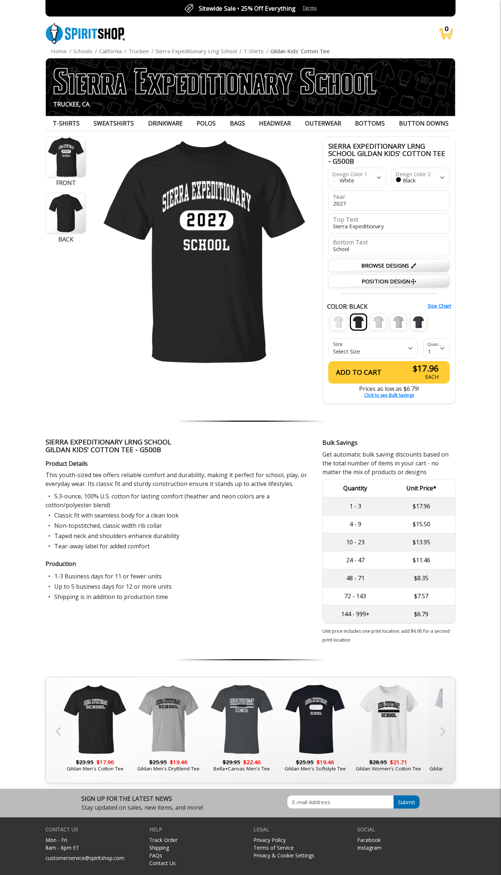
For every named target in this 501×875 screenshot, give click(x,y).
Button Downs (424, 123)
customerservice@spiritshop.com (84, 857)
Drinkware (165, 123)
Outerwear (323, 123)
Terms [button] (310, 8)
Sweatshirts (114, 123)
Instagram (369, 847)
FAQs (155, 855)
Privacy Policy (269, 839)
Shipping (159, 847)
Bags (237, 123)
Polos (206, 123)
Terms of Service (273, 847)
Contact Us (162, 863)
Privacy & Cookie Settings (283, 855)
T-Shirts (66, 123)
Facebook (369, 839)
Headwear (275, 123)
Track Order (163, 839)
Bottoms (370, 123)
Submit (406, 802)
